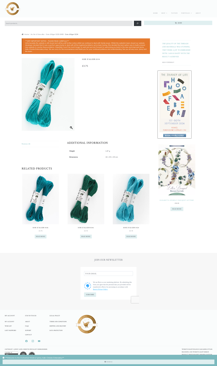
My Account (9, 322)
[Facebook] (26, 341)
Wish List (8, 326)
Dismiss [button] (109, 362)
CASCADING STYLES (205, 349)
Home (155, 13)
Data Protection (56, 330)
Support (28, 330)
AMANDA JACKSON (205, 355)
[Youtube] (39, 341)
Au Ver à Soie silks (37, 34)
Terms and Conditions (58, 322)
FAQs (27, 326)
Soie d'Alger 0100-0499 (54, 34)
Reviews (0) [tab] (26, 144)
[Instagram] (32, 341)
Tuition (174, 13)
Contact (28, 335)
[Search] (137, 23)
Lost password (10, 330)
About (198, 13)
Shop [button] (163, 13)
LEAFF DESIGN (204, 352)
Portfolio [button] (185, 13)
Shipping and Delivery (58, 326)
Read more (40, 236)
